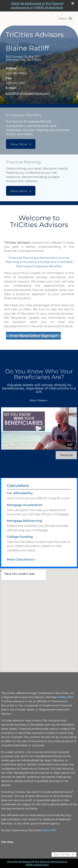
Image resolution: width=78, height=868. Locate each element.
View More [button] (19, 144)
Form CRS (49, 830)
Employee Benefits (47, 266)
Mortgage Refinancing (24, 521)
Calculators (18, 485)
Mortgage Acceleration (25, 505)
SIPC (70, 697)
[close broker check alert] (72, 3)
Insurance (29, 262)
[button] (65, 18)
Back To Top (62, 854)
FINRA (62, 697)
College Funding (20, 537)
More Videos (39, 400)
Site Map (7, 842)
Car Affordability (20, 493)
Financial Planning (22, 258)
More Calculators (21, 559)
